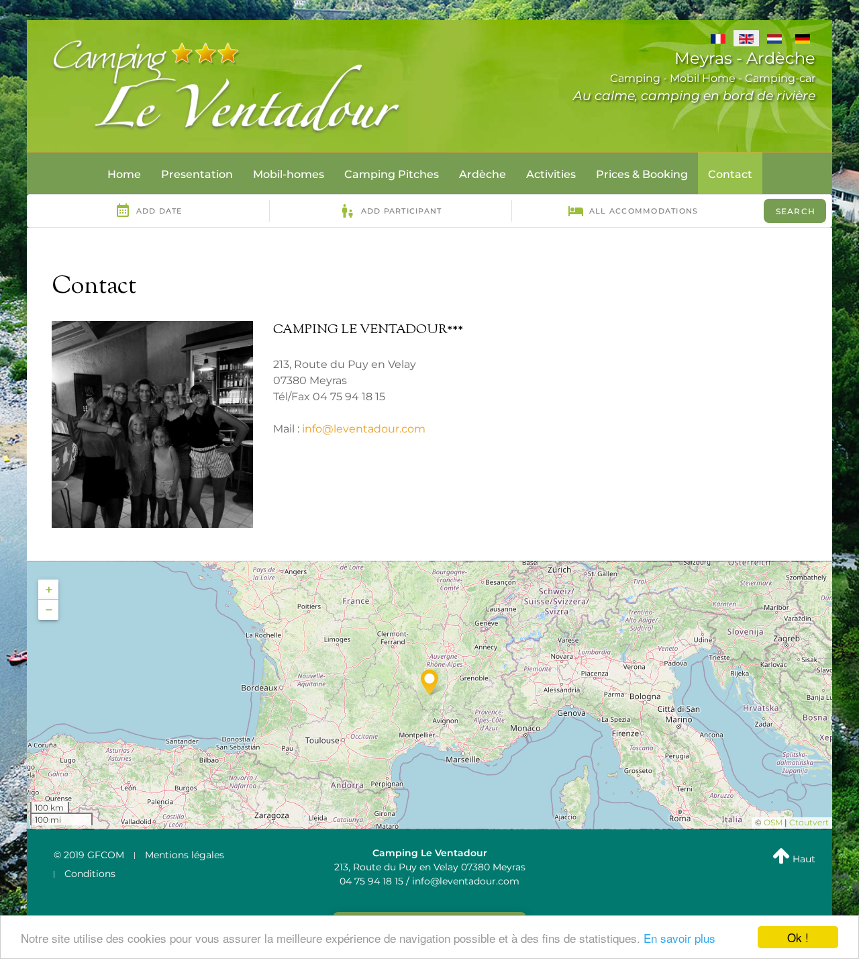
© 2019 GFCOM (89, 855)
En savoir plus (679, 937)
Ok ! (798, 937)
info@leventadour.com (363, 428)
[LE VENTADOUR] (228, 85)
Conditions (89, 874)
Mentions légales (184, 855)
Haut (802, 859)
